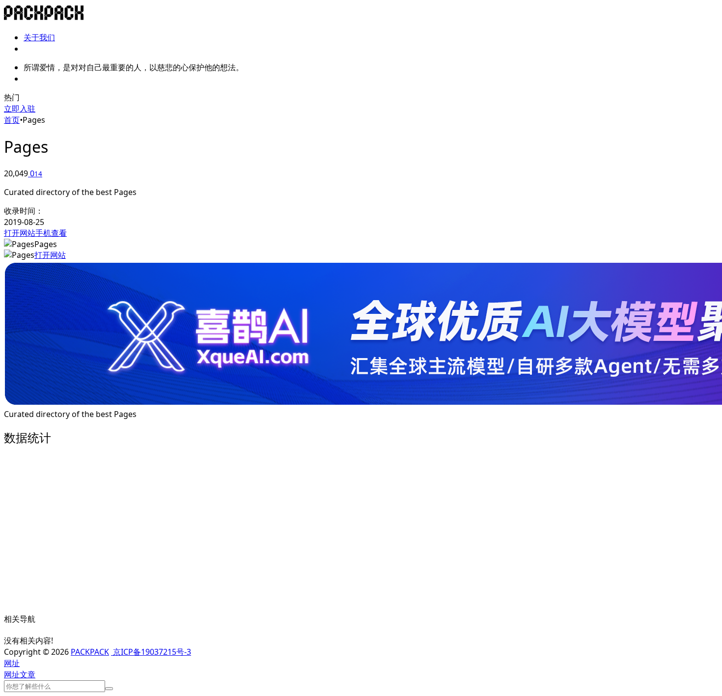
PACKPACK (90, 651)
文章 (27, 674)
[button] (12, 663)
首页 (12, 119)
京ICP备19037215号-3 (151, 651)
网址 (12, 674)
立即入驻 (19, 108)
